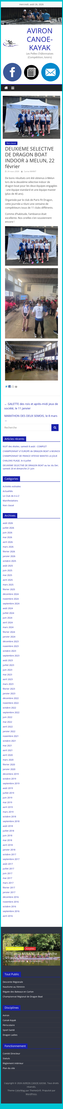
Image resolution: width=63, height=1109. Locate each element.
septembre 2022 (11, 712)
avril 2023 (8, 679)
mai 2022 (7, 721)
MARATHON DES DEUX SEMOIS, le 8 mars (30, 418)
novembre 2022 (11, 702)
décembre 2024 (11, 594)
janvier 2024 (9, 636)
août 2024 (8, 608)
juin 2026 (7, 532)
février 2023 (9, 688)
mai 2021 (7, 745)
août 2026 (8, 523)
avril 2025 (8, 579)
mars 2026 (8, 546)
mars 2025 (8, 584)
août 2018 (8, 826)
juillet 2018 (8, 830)
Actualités (8, 491)
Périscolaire (9, 1025)
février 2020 (9, 764)
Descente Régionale (13, 981)
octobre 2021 (9, 740)
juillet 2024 (8, 613)
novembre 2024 (11, 598)
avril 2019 (8, 807)
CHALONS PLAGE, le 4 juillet (17, 460)
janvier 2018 (9, 849)
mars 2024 (8, 627)
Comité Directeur (11, 1053)
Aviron (6, 1015)
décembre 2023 (11, 641)
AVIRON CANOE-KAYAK (40, 39)
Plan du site (9, 1068)
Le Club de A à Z (11, 495)
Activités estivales (12, 486)
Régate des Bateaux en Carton (18, 991)
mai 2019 (7, 802)
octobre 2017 (9, 854)
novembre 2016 (11, 901)
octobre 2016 (9, 906)
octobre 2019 (9, 778)
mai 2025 (7, 575)
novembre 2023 (11, 646)
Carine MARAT (30, 171)
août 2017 (8, 863)
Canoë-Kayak (9, 1020)
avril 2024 (8, 622)
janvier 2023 (9, 693)
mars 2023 (8, 684)
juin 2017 (7, 873)
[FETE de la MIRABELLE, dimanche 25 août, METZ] (31, 935)
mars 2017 (8, 882)
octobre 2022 (9, 707)
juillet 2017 (8, 868)
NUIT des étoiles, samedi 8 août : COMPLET (25, 446)
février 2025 (9, 589)
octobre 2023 (9, 650)
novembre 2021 (11, 736)
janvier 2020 (9, 769)
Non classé (11, 143)
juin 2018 (7, 835)
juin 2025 (7, 570)
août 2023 (8, 660)
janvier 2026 (9, 556)
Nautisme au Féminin (14, 986)
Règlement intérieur (13, 1063)
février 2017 (9, 887)
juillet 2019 (8, 792)
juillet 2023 (8, 665)
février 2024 (9, 631)
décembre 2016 (11, 897)
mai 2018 (7, 840)
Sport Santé (9, 1030)
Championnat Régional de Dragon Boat (23, 996)
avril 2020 (8, 755)
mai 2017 (7, 878)
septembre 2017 (11, 859)
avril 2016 (8, 915)
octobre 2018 (9, 816)
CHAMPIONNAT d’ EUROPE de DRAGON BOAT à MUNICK (31, 451)
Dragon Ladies (10, 1034)
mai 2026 (7, 537)
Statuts (6, 1058)
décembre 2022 (11, 698)
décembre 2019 (11, 773)
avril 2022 (8, 726)
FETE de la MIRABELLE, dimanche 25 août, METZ (31, 955)
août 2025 (8, 565)
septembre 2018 (11, 821)
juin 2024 (7, 617)
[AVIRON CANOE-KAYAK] (6, 88)
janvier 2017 (9, 892)
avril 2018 (8, 844)
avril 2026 (8, 542)
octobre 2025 (9, 560)
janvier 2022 (9, 731)
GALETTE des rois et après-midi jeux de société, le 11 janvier (31, 406)
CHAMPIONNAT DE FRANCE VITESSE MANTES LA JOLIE (30, 455)
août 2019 (8, 788)
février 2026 (9, 551)
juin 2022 (7, 717)
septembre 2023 (11, 655)
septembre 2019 (11, 783)
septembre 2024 (11, 603)
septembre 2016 (11, 911)
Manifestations (10, 500)
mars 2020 (8, 759)
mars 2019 (8, 811)
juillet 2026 (8, 527)
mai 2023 (7, 674)
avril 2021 (8, 750)
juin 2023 (7, 669)
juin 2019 (7, 797)
